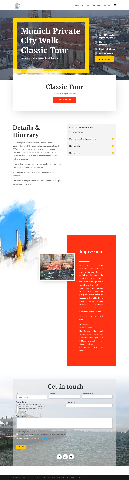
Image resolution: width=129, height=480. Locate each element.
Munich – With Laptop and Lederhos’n (30, 404)
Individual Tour (23, 412)
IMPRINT (65, 477)
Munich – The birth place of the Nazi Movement (33, 406)
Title (17, 394)
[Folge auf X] (65, 456)
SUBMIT (21, 447)
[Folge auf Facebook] (59, 456)
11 (63, 276)
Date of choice (71, 402)
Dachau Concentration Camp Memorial (30, 408)
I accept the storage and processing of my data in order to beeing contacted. (42, 434)
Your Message (21, 416)
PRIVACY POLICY (75, 477)
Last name (53, 394)
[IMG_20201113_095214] (57, 280)
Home (77, 5)
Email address (87, 394)
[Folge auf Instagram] (71, 456)
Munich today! (23, 410)
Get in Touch (64, 100)
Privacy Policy (45, 438)
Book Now (104, 59)
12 (65, 276)
